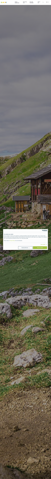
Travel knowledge (17, 2)
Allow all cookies (40, 247)
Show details (43, 244)
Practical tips (25, 2)
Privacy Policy (12, 240)
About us (39, 2)
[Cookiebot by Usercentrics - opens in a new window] (42, 230)
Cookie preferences (24, 247)
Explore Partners (31, 2)
